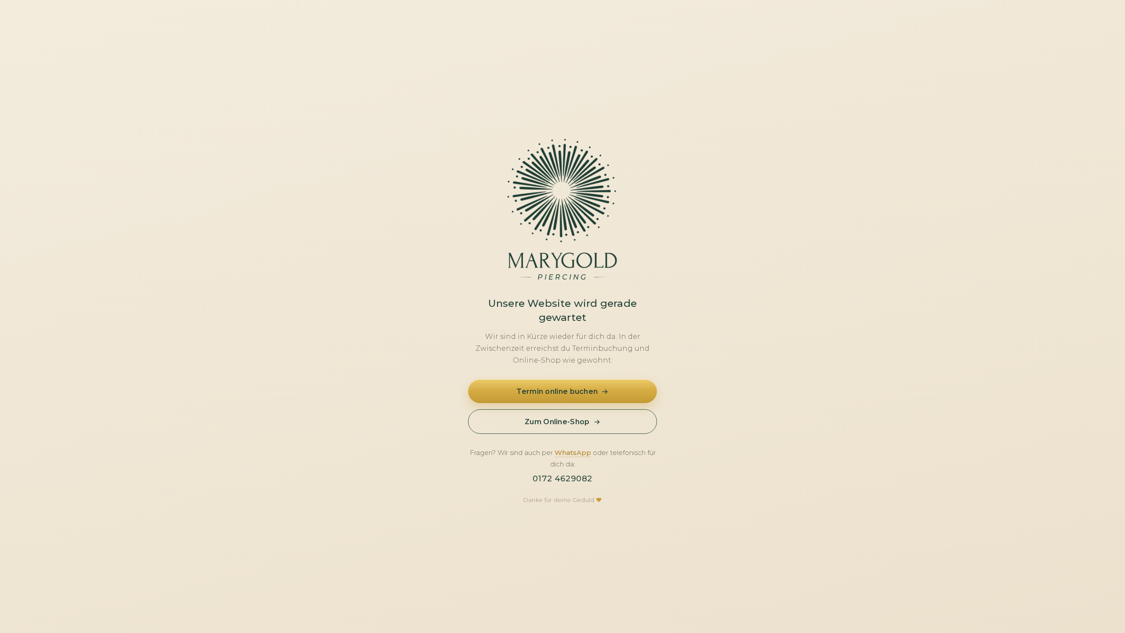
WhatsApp (573, 452)
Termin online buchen (562, 391)
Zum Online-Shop (562, 422)
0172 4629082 (562, 479)
